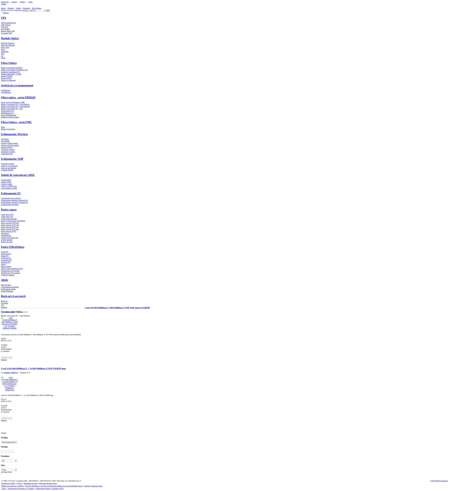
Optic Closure (6, 267)
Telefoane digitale (7, 164)
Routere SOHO (7, 148)
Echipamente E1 (11, 193)
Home (3, 8)
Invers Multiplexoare (8, 115)
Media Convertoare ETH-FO (11, 68)
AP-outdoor (5, 141)
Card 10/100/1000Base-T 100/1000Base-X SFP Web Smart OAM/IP (117, 307)
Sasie (3, 127)
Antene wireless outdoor (10, 145)
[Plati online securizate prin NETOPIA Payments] (439, 481)
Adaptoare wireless (8, 152)
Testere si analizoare (8, 80)
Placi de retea (6, 285)
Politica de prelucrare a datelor (12, 486)
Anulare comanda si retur (93, 486)
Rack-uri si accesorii (13, 296)
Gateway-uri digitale (8, 168)
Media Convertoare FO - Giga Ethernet (15, 107)
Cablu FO (4, 252)
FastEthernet (5, 90)
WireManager (6, 236)
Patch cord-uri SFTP (8, 231)
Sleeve (3, 264)
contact (22, 2)
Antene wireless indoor (9, 143)
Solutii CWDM (6, 76)
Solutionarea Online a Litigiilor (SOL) (50, 489)
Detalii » (4, 360)
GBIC (3, 58)
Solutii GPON (6, 78)
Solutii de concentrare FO (10, 72)
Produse (11, 8)
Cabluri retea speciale (9, 219)
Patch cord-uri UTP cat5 (10, 223)
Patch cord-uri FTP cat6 (9, 229)
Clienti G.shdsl (6, 184)
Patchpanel (5, 233)
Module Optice (10, 38)
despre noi (5, 2)
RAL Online (36, 8)
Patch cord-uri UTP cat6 (10, 225)
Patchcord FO (6, 254)
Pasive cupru (8, 209)
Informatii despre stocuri (48, 483)
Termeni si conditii (8, 483)
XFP (2, 54)
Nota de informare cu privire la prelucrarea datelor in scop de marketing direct (53, 486)
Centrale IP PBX (7, 170)
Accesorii (4, 303)
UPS (3, 17)
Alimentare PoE (7, 154)
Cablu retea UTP (7, 215)
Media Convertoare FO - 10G (12, 109)
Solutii (18, 8)
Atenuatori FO (6, 260)
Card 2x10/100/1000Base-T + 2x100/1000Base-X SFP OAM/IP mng (33, 368)
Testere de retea (6, 242)
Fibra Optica (9, 62)
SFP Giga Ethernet (8, 45)
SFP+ (3, 50)
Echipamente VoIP (12, 158)
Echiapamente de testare (10, 205)
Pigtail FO (5, 256)
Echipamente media (8, 289)
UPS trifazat (5, 29)
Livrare (19, 483)
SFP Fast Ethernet (7, 43)
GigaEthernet (6, 92)
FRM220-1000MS (9, 312)
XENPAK (5, 52)
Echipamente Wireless (14, 134)
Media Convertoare (8, 129)
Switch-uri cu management (17, 85)
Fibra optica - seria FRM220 (18, 97)
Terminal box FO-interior (10, 271)
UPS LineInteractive (8, 23)
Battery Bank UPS (8, 31)
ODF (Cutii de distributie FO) (12, 269)
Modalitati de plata (30, 483)
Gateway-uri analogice (9, 166)
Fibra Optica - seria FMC (16, 122)
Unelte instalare (6, 240)
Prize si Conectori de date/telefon (13, 221)
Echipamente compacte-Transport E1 (14, 202)
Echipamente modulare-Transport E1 (14, 200)
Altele (4, 279)
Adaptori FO (5, 262)
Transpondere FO (7, 111)
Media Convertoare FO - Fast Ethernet (15, 104)
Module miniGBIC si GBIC (11, 74)
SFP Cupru (5, 47)
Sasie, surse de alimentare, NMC (13, 102)
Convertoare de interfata (10, 287)
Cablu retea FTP (7, 217)
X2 (2, 56)
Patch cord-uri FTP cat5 (9, 227)
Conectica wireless (8, 150)
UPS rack (4, 27)
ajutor (30, 2)
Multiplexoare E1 (7, 113)
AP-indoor (5, 139)
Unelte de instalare (8, 275)
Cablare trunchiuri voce (9, 238)
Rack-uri (4, 301)
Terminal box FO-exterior (10, 273)
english (3, 4)
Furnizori (26, 8)
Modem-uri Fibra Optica (10, 117)
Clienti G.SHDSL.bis (9, 186)
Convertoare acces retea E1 (11, 198)
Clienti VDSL (6, 182)
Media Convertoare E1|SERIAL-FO (14, 70)
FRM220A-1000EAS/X (11, 373)
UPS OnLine (6, 25)
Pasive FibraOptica (12, 246)
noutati (14, 2)
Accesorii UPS (6, 33)
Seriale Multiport (7, 291)
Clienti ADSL (6, 180)
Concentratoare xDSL (9, 188)
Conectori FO (6, 258)
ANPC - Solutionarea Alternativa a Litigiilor (17, 489)
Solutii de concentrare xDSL (18, 174)
